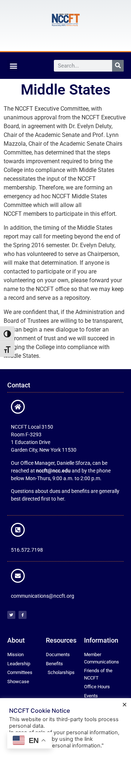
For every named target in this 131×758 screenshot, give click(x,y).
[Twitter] (11, 615)
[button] (13, 66)
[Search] (118, 66)
